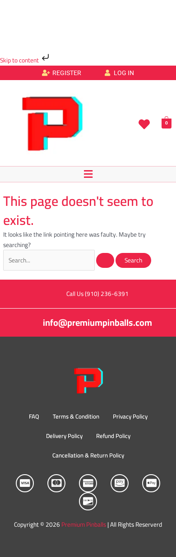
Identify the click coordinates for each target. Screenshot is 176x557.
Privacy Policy (130, 416)
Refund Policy (113, 435)
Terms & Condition (76, 416)
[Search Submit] (105, 260)
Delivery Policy (64, 435)
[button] (88, 174)
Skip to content (20, 60)
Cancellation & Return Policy (88, 455)
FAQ (34, 416)
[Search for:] (59, 260)
